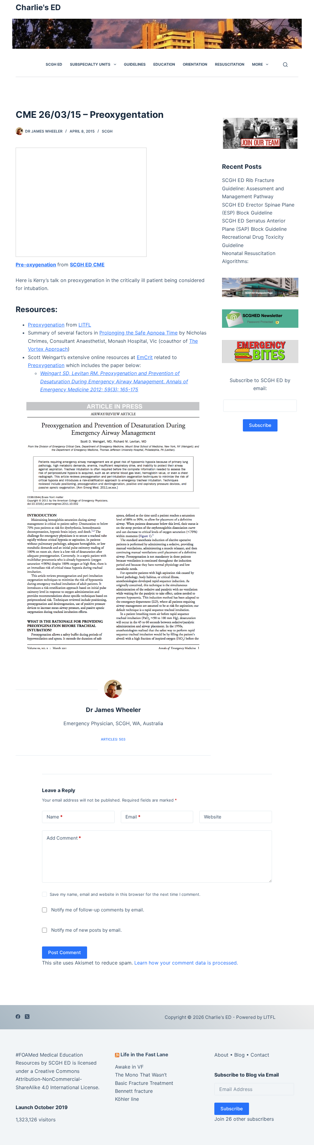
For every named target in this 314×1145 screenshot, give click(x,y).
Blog (239, 1055)
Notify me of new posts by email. (86, 930)
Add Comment (64, 838)
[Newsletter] (260, 133)
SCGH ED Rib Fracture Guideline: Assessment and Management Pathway (253, 188)
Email (132, 817)
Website (212, 817)
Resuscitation (229, 64)
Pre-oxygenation (36, 264)
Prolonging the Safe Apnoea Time (138, 333)
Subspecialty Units (90, 64)
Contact (260, 1055)
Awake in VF (129, 1067)
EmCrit (145, 357)
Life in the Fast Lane (144, 1054)
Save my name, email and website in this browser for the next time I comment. (125, 894)
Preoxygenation (46, 325)
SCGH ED (54, 64)
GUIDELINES (135, 64)
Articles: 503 (113, 739)
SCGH (107, 131)
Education (164, 64)
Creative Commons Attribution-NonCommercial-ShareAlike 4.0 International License (57, 1079)
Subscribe (231, 1109)
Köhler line (127, 1099)
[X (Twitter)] (27, 1016)
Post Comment (64, 952)
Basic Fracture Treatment (144, 1083)
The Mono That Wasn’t (141, 1075)
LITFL (84, 325)
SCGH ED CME (87, 264)
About (221, 1055)
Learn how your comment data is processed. (186, 963)
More (257, 64)
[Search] (285, 64)
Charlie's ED (38, 7)
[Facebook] (18, 1016)
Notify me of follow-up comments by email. (97, 910)
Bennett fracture (134, 1091)
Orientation (195, 64)
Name (55, 817)
